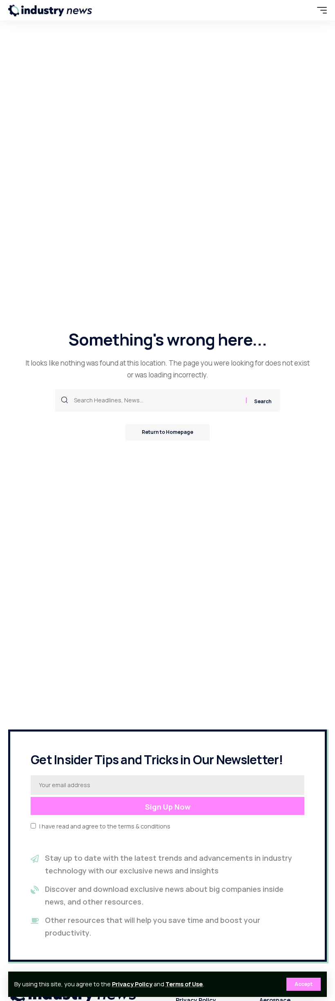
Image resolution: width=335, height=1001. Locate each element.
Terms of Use (184, 984)
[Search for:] (157, 400)
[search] (304, 10)
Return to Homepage (167, 432)
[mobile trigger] (320, 10)
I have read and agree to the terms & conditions (104, 826)
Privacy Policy (132, 984)
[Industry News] (50, 10)
